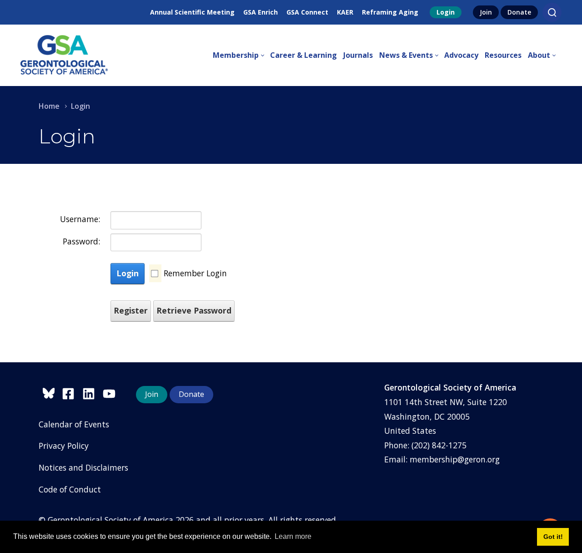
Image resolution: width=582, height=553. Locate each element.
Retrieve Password (193, 310)
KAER (345, 12)
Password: (81, 241)
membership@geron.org (455, 459)
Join (486, 12)
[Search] (552, 12)
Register (131, 310)
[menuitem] (241, 55)
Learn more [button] (293, 536)
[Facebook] (72, 392)
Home (49, 106)
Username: (80, 218)
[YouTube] (111, 392)
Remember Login (195, 273)
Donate (519, 12)
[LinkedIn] (92, 392)
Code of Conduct (70, 489)
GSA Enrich (260, 12)
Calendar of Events (74, 424)
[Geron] (64, 55)
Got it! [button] (553, 536)
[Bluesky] (50, 392)
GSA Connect (307, 12)
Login (445, 12)
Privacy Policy (64, 445)
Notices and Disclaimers (83, 467)
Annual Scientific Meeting (192, 12)
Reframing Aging (390, 12)
